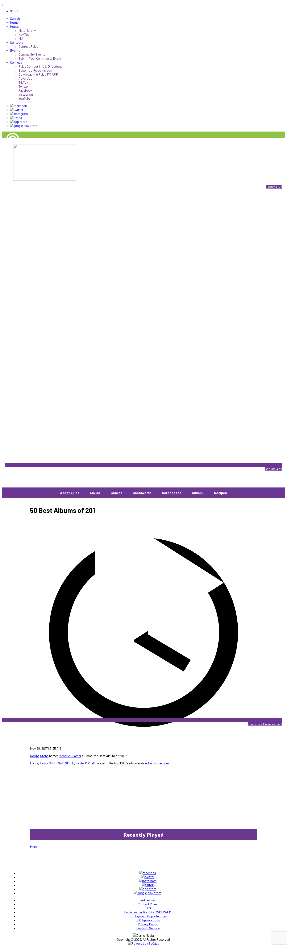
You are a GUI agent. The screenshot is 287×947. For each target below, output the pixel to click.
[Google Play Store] (23, 126)
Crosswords (142, 493)
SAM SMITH (66, 763)
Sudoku (198, 493)
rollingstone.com (157, 763)
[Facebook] (18, 106)
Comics (116, 493)
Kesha (80, 763)
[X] (16, 110)
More (33, 846)
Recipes (220, 493)
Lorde (34, 763)
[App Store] (18, 122)
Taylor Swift (48, 763)
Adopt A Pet (69, 493)
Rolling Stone (39, 756)
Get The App (273, 469)
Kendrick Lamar (70, 756)
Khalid (92, 763)
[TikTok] (16, 118)
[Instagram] (19, 114)
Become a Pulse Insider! (265, 724)
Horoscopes (171, 493)
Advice (95, 493)
